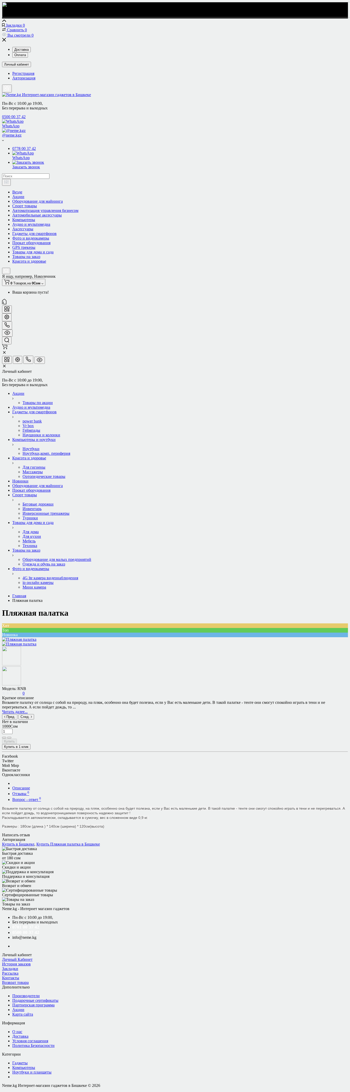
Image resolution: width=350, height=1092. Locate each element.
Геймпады (31, 430)
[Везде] (6, 182)
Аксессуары (22, 229)
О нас (17, 1031)
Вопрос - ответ (26, 799)
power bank (32, 421)
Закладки (10, 968)
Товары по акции (38, 402)
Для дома (31, 532)
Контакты (10, 978)
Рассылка (10, 973)
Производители (26, 996)
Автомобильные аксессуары (37, 215)
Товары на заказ (26, 256)
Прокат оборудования (31, 243)
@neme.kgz (12, 135)
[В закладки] (9, 737)
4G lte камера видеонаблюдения (50, 578)
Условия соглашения (30, 1041)
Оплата (20, 55)
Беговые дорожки (38, 504)
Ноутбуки (31, 449)
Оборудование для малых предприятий (57, 559)
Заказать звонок (26, 167)
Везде (17, 192)
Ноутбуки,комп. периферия (46, 453)
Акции (18, 196)
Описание (21, 788)
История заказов (16, 964)
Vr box (28, 426)
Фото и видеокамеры (30, 238)
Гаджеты (20, 1063)
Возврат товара (15, 982)
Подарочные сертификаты (35, 1000)
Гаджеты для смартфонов (34, 233)
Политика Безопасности (33, 1045)
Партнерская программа (33, 1005)
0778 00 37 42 (24, 148)
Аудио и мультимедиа (31, 224)
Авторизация (23, 78)
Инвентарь (32, 509)
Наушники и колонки (41, 435)
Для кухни (32, 536)
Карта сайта (22, 1014)
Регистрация (23, 73)
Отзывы (20, 793)
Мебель (29, 541)
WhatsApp (10, 126)
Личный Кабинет (17, 959)
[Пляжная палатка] (19, 639)
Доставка (21, 49)
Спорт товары (24, 206)
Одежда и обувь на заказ (44, 564)
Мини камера (34, 587)
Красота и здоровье (29, 261)
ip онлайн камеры (38, 582)
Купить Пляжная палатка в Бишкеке (68, 844)
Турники (30, 518)
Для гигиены (34, 467)
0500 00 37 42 (14, 117)
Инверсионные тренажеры (46, 513)
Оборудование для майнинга (37, 201)
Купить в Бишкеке (18, 844)
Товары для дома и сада (33, 252)
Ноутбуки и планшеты (32, 1072)
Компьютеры (23, 220)
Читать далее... (15, 711)
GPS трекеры (23, 247)
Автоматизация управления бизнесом (45, 210)
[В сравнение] (4, 737)
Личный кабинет (16, 64)
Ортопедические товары (44, 476)
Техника (30, 545)
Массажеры (33, 472)
